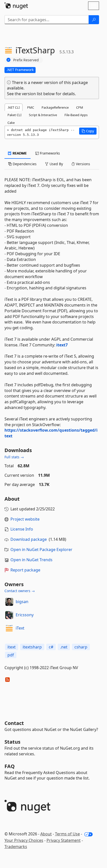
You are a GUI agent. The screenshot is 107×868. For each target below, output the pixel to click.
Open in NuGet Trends (31, 559)
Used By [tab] (56, 163)
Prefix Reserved (26, 60)
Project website (25, 519)
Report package (25, 570)
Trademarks (15, 846)
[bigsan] (9, 601)
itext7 (62, 345)
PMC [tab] (30, 107)
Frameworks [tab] (49, 153)
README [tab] (19, 153)
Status (12, 741)
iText (20, 628)
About (46, 834)
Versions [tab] (82, 163)
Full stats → (14, 457)
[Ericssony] (9, 615)
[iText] (9, 628)
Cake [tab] (11, 122)
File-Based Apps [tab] (76, 115)
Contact (14, 723)
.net (63, 647)
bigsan (22, 601)
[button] (88, 131)
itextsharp (32, 647)
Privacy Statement (64, 840)
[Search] (94, 19)
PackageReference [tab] (55, 107)
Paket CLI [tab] (14, 115)
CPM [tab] (79, 107)
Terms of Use (67, 834)
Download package (28, 539)
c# (51, 647)
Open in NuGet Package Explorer (41, 549)
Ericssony (25, 615)
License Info (21, 529)
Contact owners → (19, 590)
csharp (80, 647)
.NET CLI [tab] (13, 107)
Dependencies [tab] (24, 163)
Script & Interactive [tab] (43, 115)
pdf (10, 655)
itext (11, 647)
